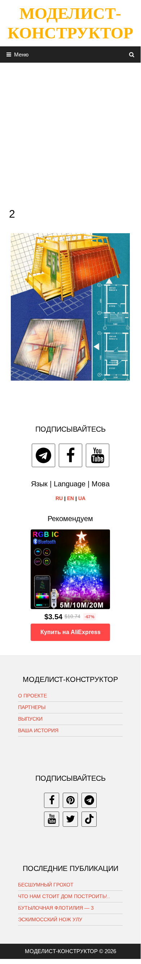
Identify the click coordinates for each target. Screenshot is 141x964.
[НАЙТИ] (132, 54)
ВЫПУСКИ (30, 719)
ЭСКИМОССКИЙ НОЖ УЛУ (50, 919)
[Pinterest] (70, 800)
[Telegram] (43, 455)
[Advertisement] (70, 133)
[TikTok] (89, 819)
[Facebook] (70, 455)
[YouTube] (97, 455)
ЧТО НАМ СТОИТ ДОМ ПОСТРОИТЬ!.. (64, 896)
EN (70, 498)
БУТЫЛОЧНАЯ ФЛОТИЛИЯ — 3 (56, 908)
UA (81, 498)
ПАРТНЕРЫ (31, 707)
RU (59, 498)
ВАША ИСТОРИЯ (38, 730)
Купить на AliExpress (70, 632)
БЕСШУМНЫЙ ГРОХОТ (46, 885)
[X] (70, 819)
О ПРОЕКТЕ (32, 696)
